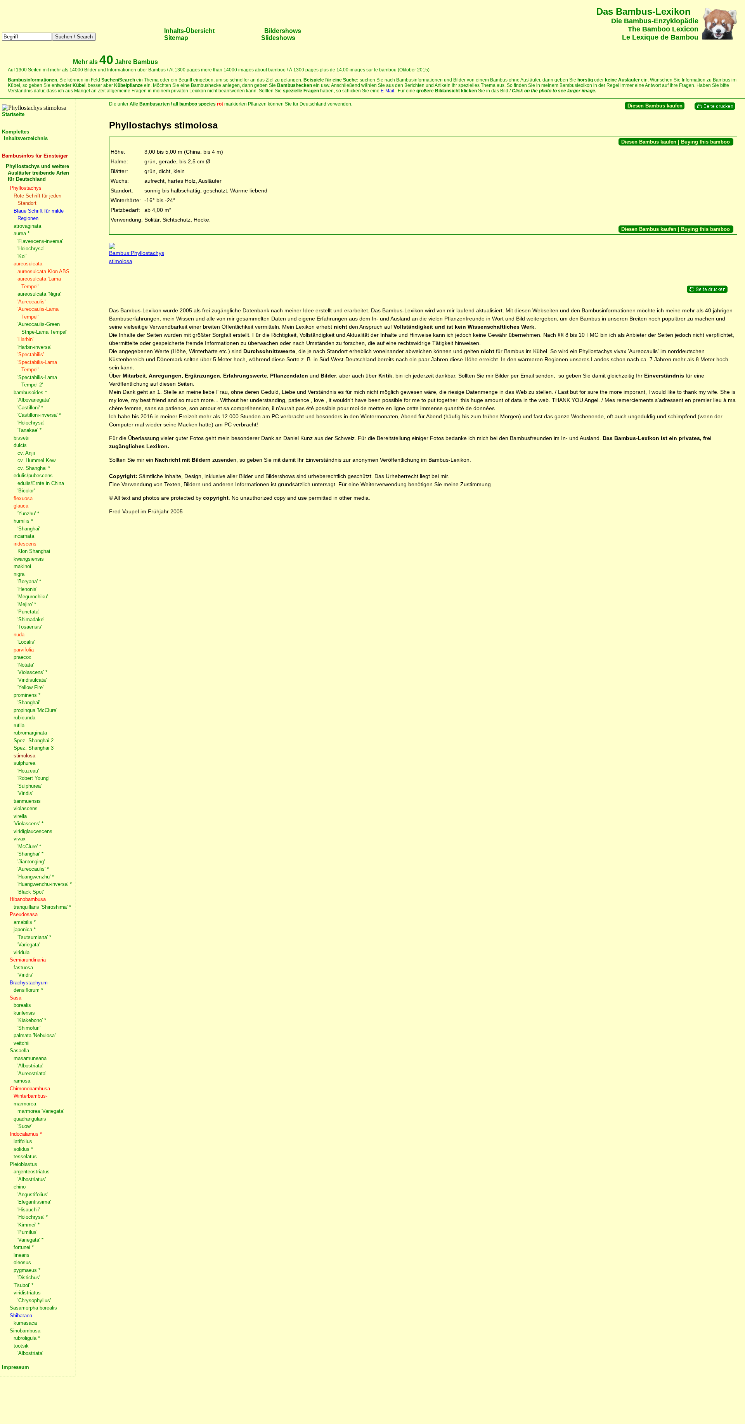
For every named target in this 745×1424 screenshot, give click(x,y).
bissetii (21, 438)
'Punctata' (28, 612)
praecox (22, 657)
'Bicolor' (26, 491)
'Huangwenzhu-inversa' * (44, 884)
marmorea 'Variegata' (40, 1111)
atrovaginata (27, 226)
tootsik (21, 1346)
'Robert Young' (33, 778)
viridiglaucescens (33, 831)
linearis (21, 1255)
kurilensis (24, 1013)
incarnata (24, 536)
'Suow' (24, 1126)
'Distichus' (28, 1277)
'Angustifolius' (32, 1194)
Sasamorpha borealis (33, 1308)
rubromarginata (30, 733)
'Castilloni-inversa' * (39, 415)
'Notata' (25, 665)
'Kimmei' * (28, 1225)
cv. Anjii (26, 453)
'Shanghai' (28, 529)
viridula (21, 952)
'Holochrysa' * (32, 1217)
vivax (20, 839)
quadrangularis (30, 1119)
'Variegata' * (30, 1240)
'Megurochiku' (32, 596)
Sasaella (19, 1050)
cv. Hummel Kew (36, 460)
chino (20, 1187)
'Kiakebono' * (31, 1020)
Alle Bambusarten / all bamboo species (173, 104)
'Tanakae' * (29, 430)
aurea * (21, 233)
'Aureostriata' (31, 1073)
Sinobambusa (25, 1331)
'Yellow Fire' (30, 687)
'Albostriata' (30, 1066)
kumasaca (25, 1323)
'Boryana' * (29, 581)
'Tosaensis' (29, 627)
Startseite (13, 114)
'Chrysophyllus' (34, 1300)
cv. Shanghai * (33, 468)
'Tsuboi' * (23, 1285)
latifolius (23, 1141)
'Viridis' (25, 793)
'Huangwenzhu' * (35, 877)
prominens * (27, 695)
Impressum (15, 1367)
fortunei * (24, 1247)
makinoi (22, 566)
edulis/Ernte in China (40, 483)
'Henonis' (27, 589)
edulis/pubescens (33, 475)
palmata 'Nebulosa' (34, 1035)
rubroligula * (27, 1338)
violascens (26, 808)
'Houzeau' (28, 771)
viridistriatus (27, 1293)
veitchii (21, 1043)
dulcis (20, 445)
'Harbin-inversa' (34, 347)
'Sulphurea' (29, 786)
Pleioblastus (23, 1164)
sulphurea (24, 763)
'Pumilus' (27, 1232)
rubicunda (24, 718)
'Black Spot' (30, 892)
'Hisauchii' (28, 1210)
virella (20, 816)
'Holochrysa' (30, 248)
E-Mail (387, 91)
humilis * (23, 521)
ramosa (22, 1081)
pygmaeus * (27, 1270)
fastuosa (23, 967)
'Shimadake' (30, 619)
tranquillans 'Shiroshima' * (42, 907)
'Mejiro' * (26, 604)
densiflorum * (28, 990)
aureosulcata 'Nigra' (39, 294)
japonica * (25, 929)
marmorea (25, 1104)
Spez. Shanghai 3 (34, 748)
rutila (19, 725)
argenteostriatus (32, 1172)
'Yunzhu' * (28, 513)
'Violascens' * (32, 672)
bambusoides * (30, 392)
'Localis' (26, 642)
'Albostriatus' (31, 1179)
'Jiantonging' (31, 861)
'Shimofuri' (28, 1028)
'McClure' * (29, 846)
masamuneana (30, 1058)
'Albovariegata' (33, 400)
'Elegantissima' (34, 1202)
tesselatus (25, 1156)
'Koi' (21, 256)
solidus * (23, 1149)
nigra (19, 574)
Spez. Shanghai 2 (34, 740)
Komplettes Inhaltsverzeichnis (25, 135)
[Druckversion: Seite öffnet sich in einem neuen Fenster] (715, 108)
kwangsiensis (29, 559)
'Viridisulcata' (32, 680)
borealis (22, 1005)
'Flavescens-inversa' (40, 241)
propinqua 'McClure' (35, 710)
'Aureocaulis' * (33, 869)
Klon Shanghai (33, 551)
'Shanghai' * (30, 854)
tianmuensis (27, 801)
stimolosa (24, 756)
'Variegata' (28, 945)
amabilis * (25, 922)
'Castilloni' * (30, 408)
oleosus (22, 1262)
